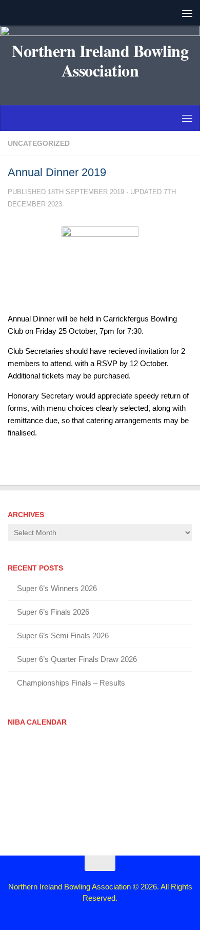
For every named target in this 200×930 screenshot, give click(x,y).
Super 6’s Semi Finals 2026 (63, 635)
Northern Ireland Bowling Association (100, 60)
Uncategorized (39, 143)
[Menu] (187, 13)
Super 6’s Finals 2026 (53, 612)
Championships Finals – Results (71, 682)
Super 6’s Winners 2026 (57, 588)
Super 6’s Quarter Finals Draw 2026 (77, 659)
